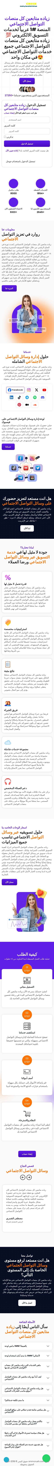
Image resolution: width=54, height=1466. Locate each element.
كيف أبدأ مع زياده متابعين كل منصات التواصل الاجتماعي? (23, 1378)
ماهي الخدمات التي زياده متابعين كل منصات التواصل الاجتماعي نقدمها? (23, 1366)
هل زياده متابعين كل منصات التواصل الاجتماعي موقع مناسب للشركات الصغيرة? (24, 1389)
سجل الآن (27, 81)
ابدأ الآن (27, 528)
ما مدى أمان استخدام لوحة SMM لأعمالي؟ (22, 1355)
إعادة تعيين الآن (12, 150)
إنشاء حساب (9, 113)
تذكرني (9, 137)
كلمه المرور (9, 125)
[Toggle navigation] (50, 4)
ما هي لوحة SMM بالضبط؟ (16, 1346)
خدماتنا (8, 446)
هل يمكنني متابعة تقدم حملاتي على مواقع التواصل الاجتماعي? (25, 1411)
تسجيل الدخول (27, 143)
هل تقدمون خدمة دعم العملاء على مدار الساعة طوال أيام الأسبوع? (24, 1445)
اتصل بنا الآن (27, 1302)
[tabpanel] (27, 433)
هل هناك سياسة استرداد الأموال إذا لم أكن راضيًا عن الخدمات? (24, 1434)
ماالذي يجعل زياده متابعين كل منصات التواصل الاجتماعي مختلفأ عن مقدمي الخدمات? (23, 1422)
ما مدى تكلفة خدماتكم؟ (14, 1400)
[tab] (15, 390)
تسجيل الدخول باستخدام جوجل (20, 161)
